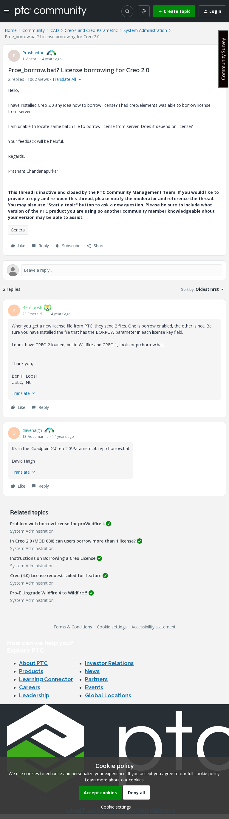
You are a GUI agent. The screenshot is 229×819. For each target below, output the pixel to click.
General (18, 230)
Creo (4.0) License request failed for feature (55, 575)
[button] (6, 12)
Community (33, 30)
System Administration (145, 30)
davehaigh (32, 430)
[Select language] (144, 11)
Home (11, 30)
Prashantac (33, 52)
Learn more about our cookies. (115, 780)
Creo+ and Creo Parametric (91, 30)
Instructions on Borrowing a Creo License (52, 558)
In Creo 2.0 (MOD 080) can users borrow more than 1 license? (73, 541)
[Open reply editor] (114, 270)
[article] (114, 358)
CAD (54, 30)
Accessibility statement (153, 627)
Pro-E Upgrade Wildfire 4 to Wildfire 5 (48, 593)
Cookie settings (112, 627)
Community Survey (223, 59)
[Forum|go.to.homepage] (50, 11)
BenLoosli (32, 307)
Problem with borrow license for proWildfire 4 (57, 523)
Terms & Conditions (72, 627)
